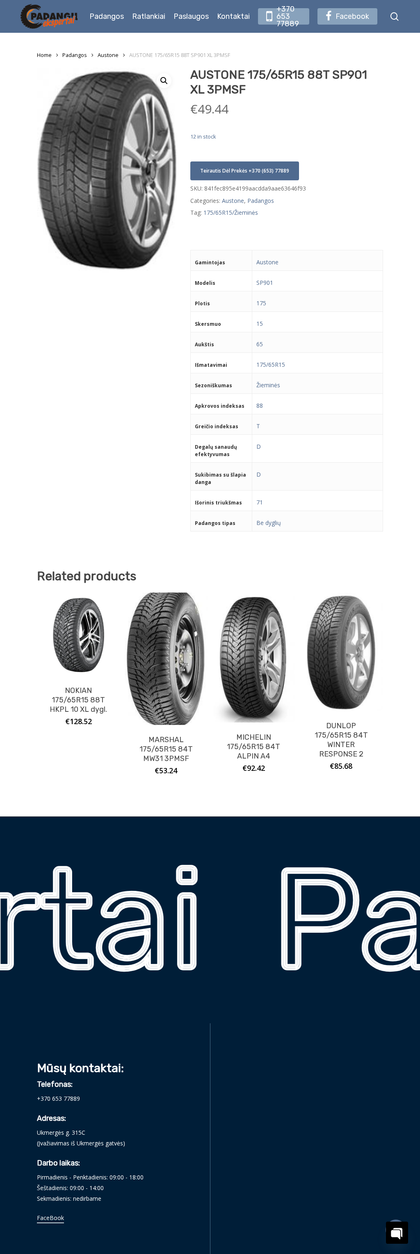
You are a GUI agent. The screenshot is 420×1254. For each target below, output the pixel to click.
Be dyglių (268, 523)
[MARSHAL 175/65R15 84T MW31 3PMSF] (166, 659)
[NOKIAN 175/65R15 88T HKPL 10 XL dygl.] (78, 634)
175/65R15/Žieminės (230, 212)
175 (261, 303)
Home (44, 55)
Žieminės (268, 385)
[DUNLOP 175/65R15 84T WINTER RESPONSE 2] (341, 652)
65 (259, 344)
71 (259, 502)
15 (259, 323)
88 (259, 405)
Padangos (74, 55)
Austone (108, 55)
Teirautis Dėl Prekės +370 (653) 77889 (244, 170)
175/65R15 (270, 364)
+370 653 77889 (58, 1098)
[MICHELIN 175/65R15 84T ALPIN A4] (253, 657)
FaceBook (50, 1218)
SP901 (264, 282)
